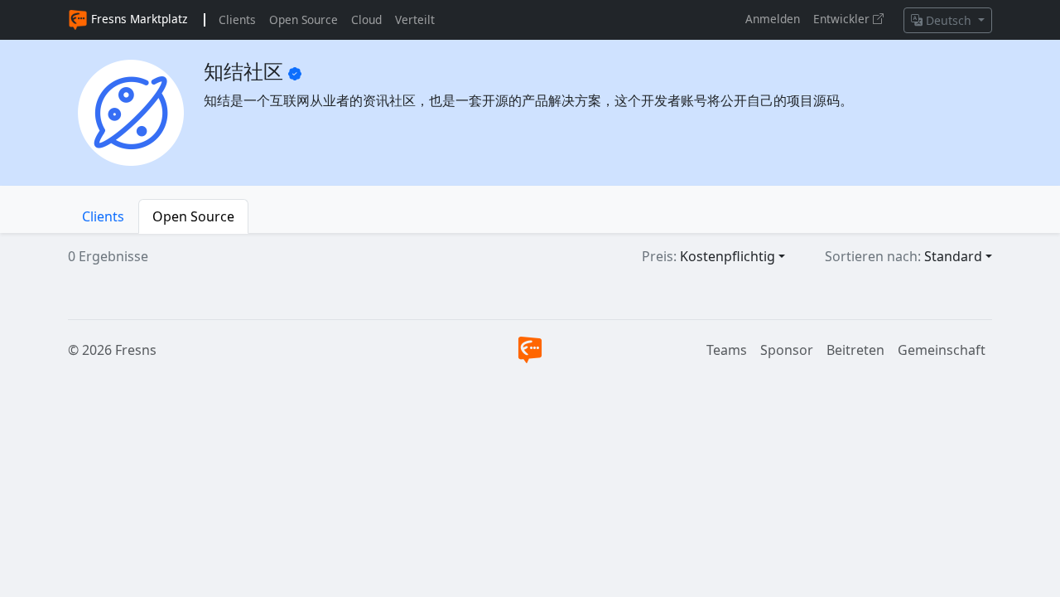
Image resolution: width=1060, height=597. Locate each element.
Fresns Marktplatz (137, 19)
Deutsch (949, 20)
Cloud (366, 19)
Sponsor (786, 350)
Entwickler (843, 19)
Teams (726, 350)
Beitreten (855, 350)
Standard (953, 256)
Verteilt (415, 19)
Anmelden (772, 19)
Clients (237, 19)
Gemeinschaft (941, 350)
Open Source (303, 19)
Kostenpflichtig (727, 256)
